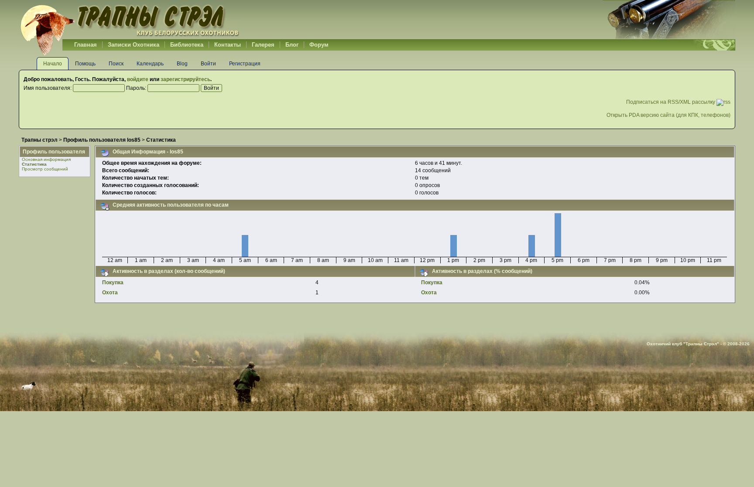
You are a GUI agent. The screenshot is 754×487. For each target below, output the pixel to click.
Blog (182, 64)
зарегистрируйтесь (185, 79)
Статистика (34, 164)
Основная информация (46, 159)
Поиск (116, 64)
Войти (208, 64)
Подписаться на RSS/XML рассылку (671, 102)
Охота (110, 292)
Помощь (85, 64)
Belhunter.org (129, 19)
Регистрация (244, 64)
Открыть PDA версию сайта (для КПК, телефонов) (668, 115)
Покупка (112, 282)
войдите (137, 79)
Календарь (150, 64)
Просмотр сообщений (45, 169)
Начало (52, 64)
